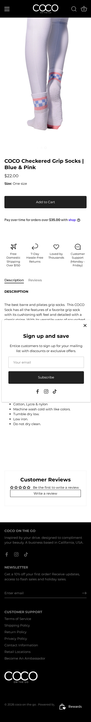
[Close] (85, 325)
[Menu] (7, 9)
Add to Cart (45, 202)
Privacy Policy (15, 638)
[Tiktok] (55, 391)
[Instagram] (46, 391)
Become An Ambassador (24, 658)
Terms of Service (17, 619)
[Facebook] (37, 391)
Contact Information (21, 645)
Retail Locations (17, 652)
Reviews (35, 280)
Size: (8, 184)
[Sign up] (84, 593)
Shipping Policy (17, 625)
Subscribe (46, 377)
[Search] (74, 10)
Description (14, 280)
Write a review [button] (45, 493)
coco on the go (26, 704)
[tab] (16, 280)
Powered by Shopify (52, 704)
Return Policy (15, 632)
